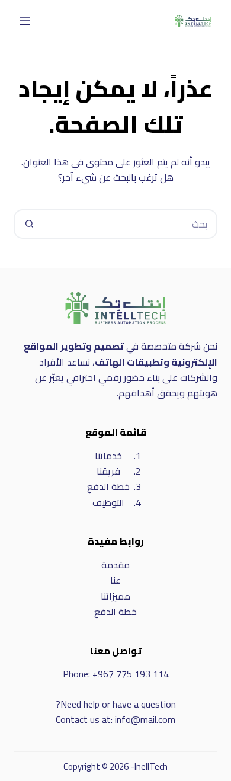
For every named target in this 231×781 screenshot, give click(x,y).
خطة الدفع (108, 486)
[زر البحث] (28, 224)
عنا (115, 580)
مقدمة (115, 565)
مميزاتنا (115, 596)
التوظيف (108, 502)
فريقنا (108, 471)
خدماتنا (108, 456)
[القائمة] (25, 20)
